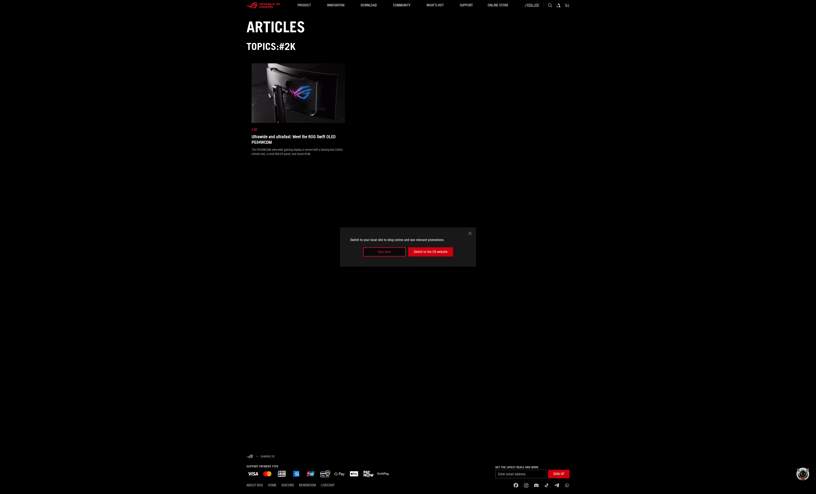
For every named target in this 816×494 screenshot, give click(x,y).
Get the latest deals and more (516, 467)
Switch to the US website (431, 252)
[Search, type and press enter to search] (549, 5)
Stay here (384, 252)
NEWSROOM (307, 485)
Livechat (327, 485)
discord (288, 485)
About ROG (254, 485)
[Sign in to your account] (558, 5)
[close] (470, 233)
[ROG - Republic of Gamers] (263, 5)
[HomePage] (249, 456)
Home (272, 485)
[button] (559, 474)
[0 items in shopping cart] (567, 5)
